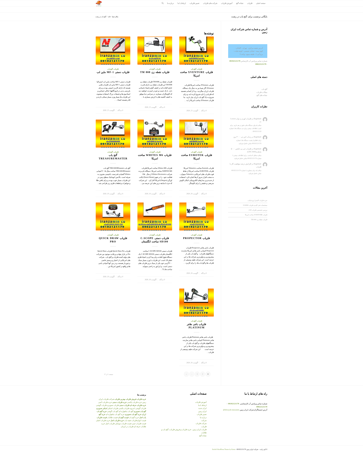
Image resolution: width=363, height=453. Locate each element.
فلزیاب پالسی (124, 408)
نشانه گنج (203, 436)
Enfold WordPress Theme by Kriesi (223, 449)
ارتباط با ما (202, 405)
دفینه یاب (127, 420)
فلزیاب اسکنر (113, 408)
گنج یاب (193, 69)
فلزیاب (199, 69)
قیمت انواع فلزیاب (139, 420)
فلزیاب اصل (110, 423)
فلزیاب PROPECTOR (196, 238)
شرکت (204, 420)
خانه (109, 16)
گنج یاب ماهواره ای (126, 411)
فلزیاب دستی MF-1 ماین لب (113, 72)
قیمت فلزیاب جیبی (139, 423)
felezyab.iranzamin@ (231, 410)
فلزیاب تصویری (113, 405)
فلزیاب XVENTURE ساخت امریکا (256, 215)
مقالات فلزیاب (261, 92)
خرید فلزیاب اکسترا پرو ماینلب (257, 200)
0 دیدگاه (204, 111)
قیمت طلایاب (112, 417)
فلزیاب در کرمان (127, 426)
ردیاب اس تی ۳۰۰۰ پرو (242, 137)
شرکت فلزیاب (201, 423)
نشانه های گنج (262, 95)
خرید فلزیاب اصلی (103, 420)
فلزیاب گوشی (101, 405)
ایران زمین (202, 411)
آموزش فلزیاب (201, 402)
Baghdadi (257, 119)
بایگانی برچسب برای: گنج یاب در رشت (249, 16)
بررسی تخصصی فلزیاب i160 (258, 210)
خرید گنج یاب (134, 417)
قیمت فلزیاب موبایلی (123, 423)
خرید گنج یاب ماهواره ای (115, 414)
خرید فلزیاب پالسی (134, 402)
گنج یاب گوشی (112, 411)
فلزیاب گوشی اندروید (138, 408)
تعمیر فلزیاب (202, 414)
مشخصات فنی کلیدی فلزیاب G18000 (255, 205)
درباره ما (203, 417)
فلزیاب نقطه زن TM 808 (154, 72)
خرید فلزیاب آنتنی (105, 402)
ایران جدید (202, 408)
